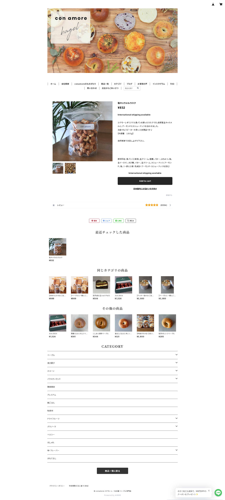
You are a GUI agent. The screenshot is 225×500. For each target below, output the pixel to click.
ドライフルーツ (53, 419)
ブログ (129, 84)
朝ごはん (51, 403)
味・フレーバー (53, 450)
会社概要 (65, 84)
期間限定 (51, 387)
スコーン (50, 371)
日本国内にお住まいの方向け (145, 189)
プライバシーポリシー (57, 486)
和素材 (50, 411)
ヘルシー (51, 434)
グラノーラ (51, 426)
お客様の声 (142, 84)
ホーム (53, 84)
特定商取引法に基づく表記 (79, 486)
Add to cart (145, 181)
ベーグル (51, 355)
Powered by (109, 495)
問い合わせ (92, 88)
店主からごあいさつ (110, 88)
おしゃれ (50, 442)
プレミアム (51, 395)
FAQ (172, 84)
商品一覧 (105, 84)
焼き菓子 (51, 363)
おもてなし (51, 458)
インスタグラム (159, 84)
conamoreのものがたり (85, 84)
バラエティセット (54, 379)
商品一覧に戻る (112, 471)
